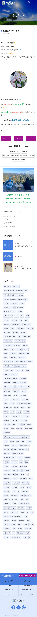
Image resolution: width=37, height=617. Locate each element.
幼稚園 (15, 395)
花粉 (8, 462)
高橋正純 (16, 407)
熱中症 (27, 370)
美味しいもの (11, 508)
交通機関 (23, 403)
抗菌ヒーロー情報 (9, 226)
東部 (17, 328)
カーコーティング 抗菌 (22, 386)
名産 (5, 508)
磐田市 (27, 315)
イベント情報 (11, 524)
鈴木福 (12, 412)
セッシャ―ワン (14, 495)
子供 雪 (22, 487)
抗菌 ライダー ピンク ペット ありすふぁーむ (17, 437)
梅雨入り (14, 520)
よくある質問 (14, 303)
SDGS (17, 441)
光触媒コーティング (24, 353)
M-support (6, 420)
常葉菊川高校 (7, 382)
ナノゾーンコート (15, 399)
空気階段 (6, 412)
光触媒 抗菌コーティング (21, 449)
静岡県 (12, 428)
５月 (31, 512)
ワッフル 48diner (8, 370)
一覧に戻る (18, 138)
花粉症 (26, 462)
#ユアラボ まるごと (27, 156)
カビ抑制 (29, 508)
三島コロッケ (7, 503)
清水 (5, 524)
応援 (5, 491)
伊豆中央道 (15, 332)
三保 (26, 516)
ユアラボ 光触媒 (8, 341)
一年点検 (29, 441)
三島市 (12, 328)
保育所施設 (6, 445)
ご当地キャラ (26, 470)
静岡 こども (25, 482)
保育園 (5, 403)
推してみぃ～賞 (8, 407)
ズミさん (23, 407)
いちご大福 (30, 328)
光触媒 (5, 353)
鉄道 (5, 449)
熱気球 (5, 357)
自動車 (30, 403)
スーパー (19, 457)
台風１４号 (18, 537)
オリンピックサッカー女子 (10, 378)
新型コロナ (27, 324)
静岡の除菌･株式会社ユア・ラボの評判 (13, 295)
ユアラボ (25, 345)
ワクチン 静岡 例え (17, 453)
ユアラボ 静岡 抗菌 (9, 336)
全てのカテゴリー (9, 216)
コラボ (19, 424)
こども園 (11, 403)
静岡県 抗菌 (28, 528)
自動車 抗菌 (7, 391)
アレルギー (15, 462)
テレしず (6, 537)
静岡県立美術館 (28, 428)
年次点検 (6, 495)
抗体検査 (6, 328)
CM (13, 533)
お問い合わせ (19, 307)
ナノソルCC (25, 399)
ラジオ (31, 524)
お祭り (19, 524)
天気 (19, 508)
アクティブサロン (8, 499)
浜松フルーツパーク (24, 503)
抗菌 (21, 320)
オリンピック (12, 353)
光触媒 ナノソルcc (21, 366)
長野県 (25, 524)
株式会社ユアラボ (8, 349)
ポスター (24, 391)
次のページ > (31, 138)
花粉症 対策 (14, 466)
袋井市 (26, 320)
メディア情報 (8, 223)
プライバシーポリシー (9, 311)
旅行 (9, 491)
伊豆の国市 (24, 332)
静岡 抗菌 (6, 453)
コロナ (16, 315)
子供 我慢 (6, 487)
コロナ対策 (14, 320)
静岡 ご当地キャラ (9, 474)
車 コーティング (8, 361)
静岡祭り (29, 487)
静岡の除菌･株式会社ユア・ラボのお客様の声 (15, 299)
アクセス (22, 303)
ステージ (6, 399)
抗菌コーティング (8, 315)
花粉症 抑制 (7, 470)
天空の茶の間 (7, 432)
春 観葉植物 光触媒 (9, 457)
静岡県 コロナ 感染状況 (19, 382)
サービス (6, 303)
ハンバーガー (14, 420)
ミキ (29, 407)
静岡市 (5, 441)
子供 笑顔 (14, 487)
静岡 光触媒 (23, 478)
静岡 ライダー (17, 470)
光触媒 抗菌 (24, 491)
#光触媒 (24, 151)
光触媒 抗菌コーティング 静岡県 (23, 361)
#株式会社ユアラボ (18, 159)
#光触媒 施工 (15, 151)
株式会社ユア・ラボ (9, 307)
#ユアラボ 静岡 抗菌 (10, 156)
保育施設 (11, 441)
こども (30, 478)
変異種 (23, 328)
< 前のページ (6, 138)
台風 (14, 491)
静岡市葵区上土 (27, 424)
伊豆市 (10, 449)
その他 (2, 130)
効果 (23, 508)
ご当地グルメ (7, 528)
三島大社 (6, 512)
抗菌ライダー (16, 391)
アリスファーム (8, 478)
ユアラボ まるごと (20, 341)
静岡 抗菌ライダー (9, 366)
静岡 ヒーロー (20, 474)
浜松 (22, 315)
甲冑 (22, 499)
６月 (5, 516)
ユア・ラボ (18, 349)
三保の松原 (6, 520)
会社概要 (19, 311)
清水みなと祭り (21, 533)
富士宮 (16, 499)
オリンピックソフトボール (10, 374)
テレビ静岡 (6, 416)
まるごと (25, 349)
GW (22, 495)
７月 (5, 533)
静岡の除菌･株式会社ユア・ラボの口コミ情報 (15, 290)
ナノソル (6, 466)
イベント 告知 (19, 370)
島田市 (22, 512)
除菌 (9, 286)
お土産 (14, 503)
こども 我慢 (7, 482)
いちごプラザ (7, 332)
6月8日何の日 (18, 516)
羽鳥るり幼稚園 (8, 395)
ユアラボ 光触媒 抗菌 (23, 336)
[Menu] (34, 3)
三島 (27, 499)
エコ (23, 441)
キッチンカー (25, 416)
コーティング (22, 357)
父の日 (28, 520)
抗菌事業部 (27, 457)
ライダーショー (16, 416)
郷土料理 (20, 528)
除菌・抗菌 (19, 428)
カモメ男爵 (26, 412)
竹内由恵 (18, 412)
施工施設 (6, 428)
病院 (17, 403)
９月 (12, 537)
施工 (28, 533)
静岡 (5, 286)
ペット (15, 478)
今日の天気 (28, 495)
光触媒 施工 (12, 357)
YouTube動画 (23, 395)
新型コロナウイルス (9, 386)
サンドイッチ (23, 420)
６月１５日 (21, 520)
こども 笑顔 (16, 482)
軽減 (21, 462)
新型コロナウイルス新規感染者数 (20, 445)
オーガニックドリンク (9, 424)
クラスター (6, 320)
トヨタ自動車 (23, 378)
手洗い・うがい (14, 512)
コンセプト (16, 286)
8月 (9, 533)
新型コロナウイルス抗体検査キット (13, 324)
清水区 (25, 537)
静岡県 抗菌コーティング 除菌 (12, 345)
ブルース (10, 516)
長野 (14, 528)
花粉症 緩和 (23, 466)
